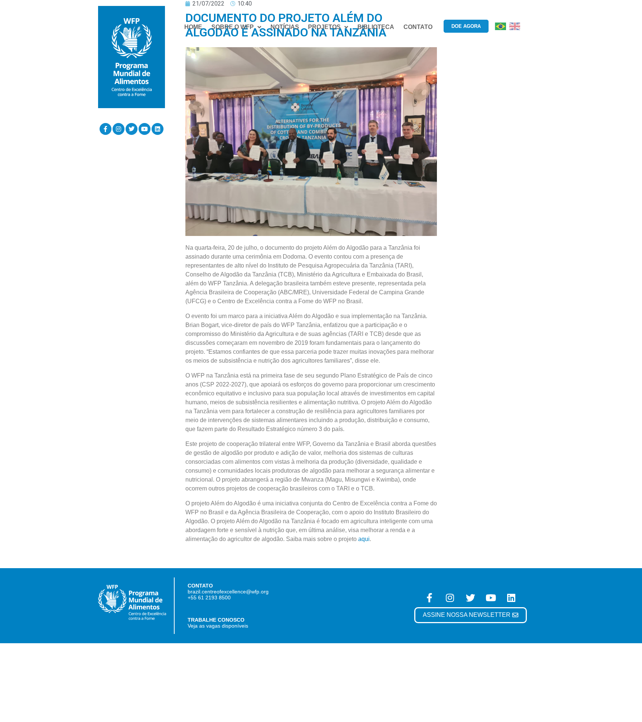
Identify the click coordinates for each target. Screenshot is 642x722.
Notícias (284, 27)
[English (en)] (514, 26)
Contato (417, 27)
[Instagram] (118, 129)
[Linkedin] (157, 129)
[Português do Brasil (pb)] (500, 26)
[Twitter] (131, 129)
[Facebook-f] (105, 129)
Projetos (324, 27)
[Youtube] (144, 129)
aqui (364, 539)
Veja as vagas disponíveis (218, 626)
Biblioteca (375, 27)
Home (193, 27)
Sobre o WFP (232, 27)
